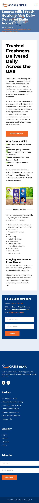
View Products (16, 134)
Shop (5, 445)
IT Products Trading (10, 398)
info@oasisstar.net (16, 312)
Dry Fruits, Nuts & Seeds (12, 405)
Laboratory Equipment (11, 412)
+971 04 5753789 (17, 304)
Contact (6, 442)
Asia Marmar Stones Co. (11, 416)
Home (4, 27)
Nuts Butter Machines (11, 409)
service (10, 27)
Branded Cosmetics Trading (13, 402)
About (5, 438)
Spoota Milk (7, 419)
